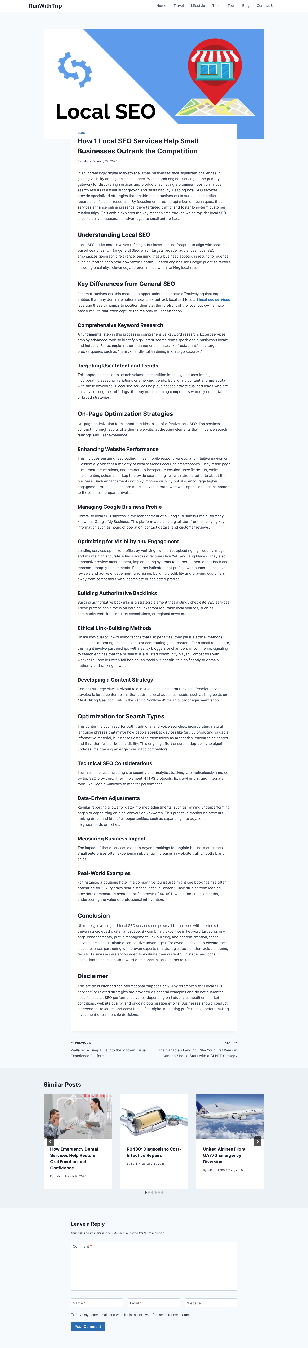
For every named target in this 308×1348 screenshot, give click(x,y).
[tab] (146, 1192)
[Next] (257, 1141)
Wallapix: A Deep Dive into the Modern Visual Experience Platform (109, 1049)
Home (161, 6)
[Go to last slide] (50, 1141)
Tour (231, 6)
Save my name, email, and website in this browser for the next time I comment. (135, 1315)
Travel (178, 6)
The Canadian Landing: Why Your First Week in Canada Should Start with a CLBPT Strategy (197, 1049)
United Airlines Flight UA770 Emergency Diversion (224, 1155)
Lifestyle (198, 6)
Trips (216, 6)
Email (136, 1303)
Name (79, 1303)
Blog (246, 6)
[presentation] (78, 1116)
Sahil (85, 161)
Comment (82, 1246)
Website (194, 1303)
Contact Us (266, 6)
